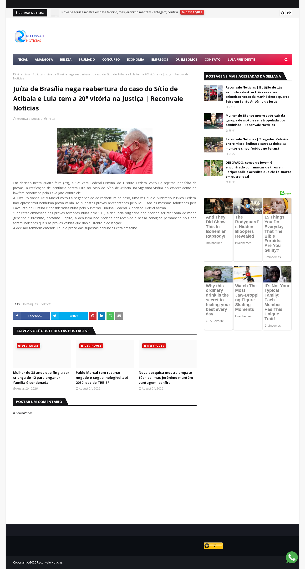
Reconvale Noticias (29, 119)
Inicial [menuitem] (22, 59)
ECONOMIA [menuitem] (135, 59)
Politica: (38, 74)
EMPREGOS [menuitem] (159, 59)
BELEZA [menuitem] (65, 59)
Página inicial (21, 74)
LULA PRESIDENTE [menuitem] (241, 59)
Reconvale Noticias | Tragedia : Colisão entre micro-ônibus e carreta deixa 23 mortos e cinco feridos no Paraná (257, 144)
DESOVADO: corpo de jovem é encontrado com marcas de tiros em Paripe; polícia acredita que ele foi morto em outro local (258, 169)
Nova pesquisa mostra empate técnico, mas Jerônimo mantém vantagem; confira (166, 377)
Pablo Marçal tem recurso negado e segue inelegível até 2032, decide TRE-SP (102, 377)
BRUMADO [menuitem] (87, 59)
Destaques (30, 304)
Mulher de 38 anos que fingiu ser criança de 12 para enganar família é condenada (41, 377)
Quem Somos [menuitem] (186, 59)
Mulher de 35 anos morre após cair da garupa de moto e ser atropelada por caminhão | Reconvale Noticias (255, 120)
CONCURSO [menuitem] (111, 59)
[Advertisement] (205, 36)
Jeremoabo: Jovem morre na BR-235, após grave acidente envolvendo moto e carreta (122, 13)
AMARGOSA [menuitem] (44, 59)
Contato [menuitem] (213, 59)
